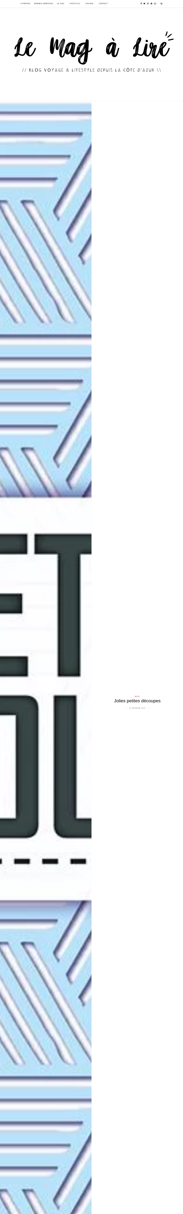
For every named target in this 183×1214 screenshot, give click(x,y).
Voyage (89, 3)
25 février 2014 (137, 708)
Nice (137, 696)
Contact (103, 3)
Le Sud (60, 3)
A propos (25, 3)
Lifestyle (74, 3)
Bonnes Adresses (43, 3)
